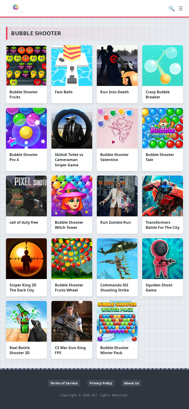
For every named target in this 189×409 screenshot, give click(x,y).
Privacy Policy (101, 383)
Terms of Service (64, 383)
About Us (131, 383)
